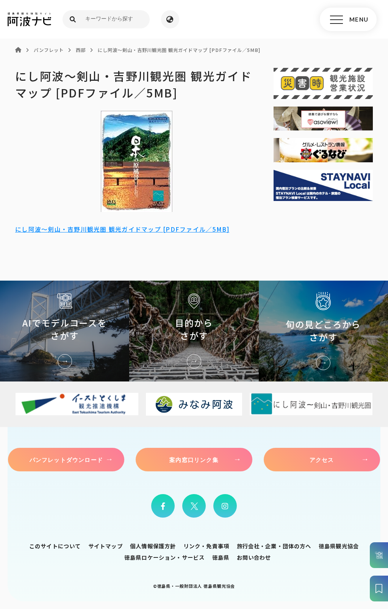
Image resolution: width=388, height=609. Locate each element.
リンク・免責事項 (206, 546)
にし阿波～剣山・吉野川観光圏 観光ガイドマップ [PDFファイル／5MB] (122, 229)
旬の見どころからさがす (323, 331)
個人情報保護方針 (153, 546)
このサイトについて (55, 546)
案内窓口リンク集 (194, 459)
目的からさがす (193, 331)
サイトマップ (105, 546)
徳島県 (220, 557)
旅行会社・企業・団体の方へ (274, 546)
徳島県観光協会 (339, 546)
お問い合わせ (254, 557)
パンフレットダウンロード (66, 459)
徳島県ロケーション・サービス (164, 557)
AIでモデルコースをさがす (64, 331)
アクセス (322, 459)
